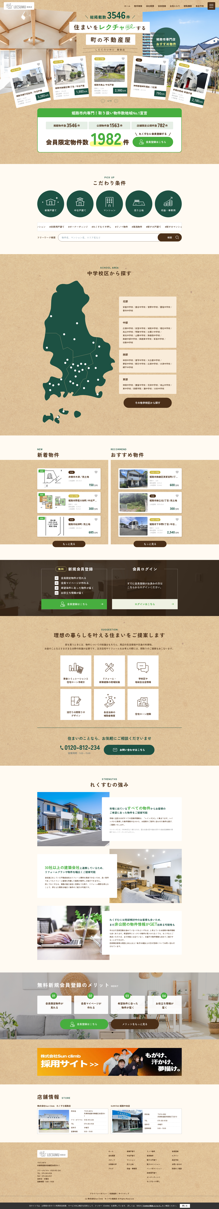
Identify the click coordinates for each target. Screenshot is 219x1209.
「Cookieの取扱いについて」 (152, 1206)
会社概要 (150, 5)
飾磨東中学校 (145, 338)
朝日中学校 (140, 363)
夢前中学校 (128, 363)
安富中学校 (128, 306)
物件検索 (138, 5)
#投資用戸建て (153, 226)
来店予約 (200, 5)
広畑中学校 (153, 363)
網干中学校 (128, 367)
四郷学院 (137, 388)
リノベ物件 (151, 1151)
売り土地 (139, 210)
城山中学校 (165, 384)
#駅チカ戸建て (85, 226)
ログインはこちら (145, 604)
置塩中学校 (165, 306)
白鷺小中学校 (154, 331)
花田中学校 (153, 384)
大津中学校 (165, 363)
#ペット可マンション (131, 226)
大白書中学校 (154, 360)
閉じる (185, 1206)
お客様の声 (112, 1164)
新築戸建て (51, 210)
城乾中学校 (153, 328)
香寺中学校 (128, 310)
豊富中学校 (140, 384)
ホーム (127, 5)
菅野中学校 (153, 306)
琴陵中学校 (140, 331)
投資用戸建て (152, 1173)
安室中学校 (140, 328)
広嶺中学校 (128, 328)
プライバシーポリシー (99, 1193)
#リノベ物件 (53, 226)
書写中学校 (140, 360)
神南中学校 (128, 384)
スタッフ (111, 1160)
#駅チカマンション (106, 226)
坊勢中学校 (128, 342)
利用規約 (113, 1193)
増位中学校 (165, 328)
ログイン (175, 1155)
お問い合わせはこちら (132, 750)
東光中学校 (128, 335)
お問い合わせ (177, 1164)
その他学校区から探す (147, 403)
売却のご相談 (177, 1168)
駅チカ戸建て (152, 1160)
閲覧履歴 (188, 5)
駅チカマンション (153, 1164)
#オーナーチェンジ (174, 226)
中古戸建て (80, 210)
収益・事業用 (168, 210)
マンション (110, 210)
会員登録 (162, 5)
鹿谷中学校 (140, 306)
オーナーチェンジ (153, 1177)
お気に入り (175, 5)
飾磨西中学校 (154, 335)
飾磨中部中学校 (130, 338)
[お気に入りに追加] (38, 64)
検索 (169, 237)
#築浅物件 (68, 226)
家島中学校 (159, 338)
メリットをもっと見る (135, 1024)
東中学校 (127, 388)
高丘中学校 (128, 331)
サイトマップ (123, 1193)
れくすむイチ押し (153, 1181)
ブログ (110, 1168)
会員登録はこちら (156, 142)
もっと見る (69, 544)
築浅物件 (150, 1155)
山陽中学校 (140, 335)
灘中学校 (148, 388)
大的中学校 (159, 388)
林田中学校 (128, 360)
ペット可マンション (154, 1168)
